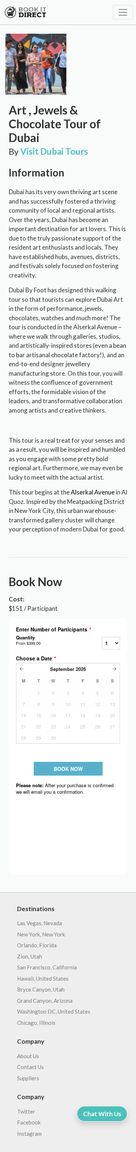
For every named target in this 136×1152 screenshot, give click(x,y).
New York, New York (41, 934)
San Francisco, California (47, 967)
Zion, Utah (29, 956)
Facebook (29, 1122)
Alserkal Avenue (93, 492)
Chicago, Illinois (36, 1022)
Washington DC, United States (53, 1011)
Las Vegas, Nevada (39, 923)
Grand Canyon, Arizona (45, 1000)
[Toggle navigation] (123, 12)
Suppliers (28, 1078)
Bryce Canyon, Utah (41, 989)
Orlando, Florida (37, 945)
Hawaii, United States (43, 978)
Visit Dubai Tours (54, 151)
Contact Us (30, 1067)
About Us (28, 1056)
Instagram (29, 1133)
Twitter (26, 1111)
